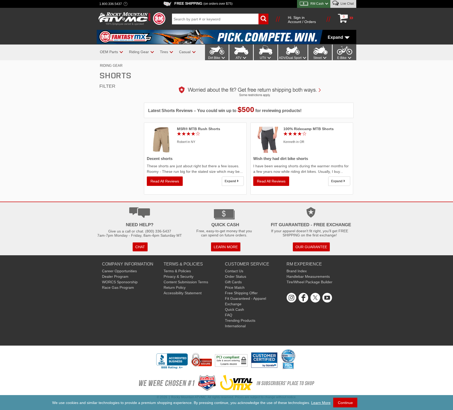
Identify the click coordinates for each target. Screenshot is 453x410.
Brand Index (297, 271)
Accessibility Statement (183, 293)
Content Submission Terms (186, 282)
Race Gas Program (118, 287)
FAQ (228, 315)
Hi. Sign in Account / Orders (302, 19)
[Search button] (263, 19)
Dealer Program (115, 276)
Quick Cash (234, 309)
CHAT (140, 247)
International (235, 326)
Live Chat (347, 3)
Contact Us (234, 271)
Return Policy (175, 287)
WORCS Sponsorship (120, 282)
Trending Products (240, 320)
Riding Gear (111, 66)
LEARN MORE (226, 247)
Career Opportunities (119, 271)
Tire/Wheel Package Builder (309, 282)
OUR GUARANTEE (311, 247)
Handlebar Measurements (308, 276)
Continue (345, 403)
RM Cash (317, 3)
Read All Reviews (164, 181)
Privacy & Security (178, 276)
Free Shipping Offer (241, 293)
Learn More (321, 403)
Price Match (235, 287)
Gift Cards (233, 282)
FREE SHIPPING (203, 3)
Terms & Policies (177, 271)
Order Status (235, 276)
